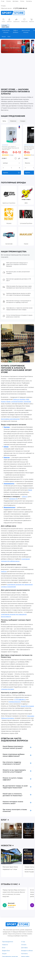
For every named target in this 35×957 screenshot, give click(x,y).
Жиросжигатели (9, 507)
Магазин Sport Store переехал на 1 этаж (10, 868)
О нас (2, 1)
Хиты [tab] (4, 121)
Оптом (22, 1)
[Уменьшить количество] (3, 168)
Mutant (3, 401)
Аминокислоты (9, 483)
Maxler (8, 401)
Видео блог (6, 950)
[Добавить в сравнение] (19, 158)
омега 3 (24, 496)
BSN (27, 399)
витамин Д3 (13, 498)
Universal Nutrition (17, 401)
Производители (7, 941)
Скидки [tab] (22, 121)
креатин (4, 571)
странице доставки (7, 689)
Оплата (8, 1)
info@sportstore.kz (15, 701)
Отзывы (3, 6)
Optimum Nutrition (19, 399)
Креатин (7, 457)
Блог (3, 947)
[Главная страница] (13, 13)
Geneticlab (27, 401)
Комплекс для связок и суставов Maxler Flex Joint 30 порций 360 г (10, 148)
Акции (4, 953)
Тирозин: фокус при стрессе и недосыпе (10, 834)
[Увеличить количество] (19, 168)
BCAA (30, 490)
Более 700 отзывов (27, 706)
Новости (5, 944)
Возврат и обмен (27, 950)
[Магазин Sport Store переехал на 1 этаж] (11, 856)
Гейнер (6, 446)
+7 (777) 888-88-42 (20, 8)
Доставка (15, 1)
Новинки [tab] (13, 121)
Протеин (7, 427)
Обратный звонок (6, 8)
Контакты (29, 1)
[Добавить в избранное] (15, 158)
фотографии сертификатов (10, 419)
